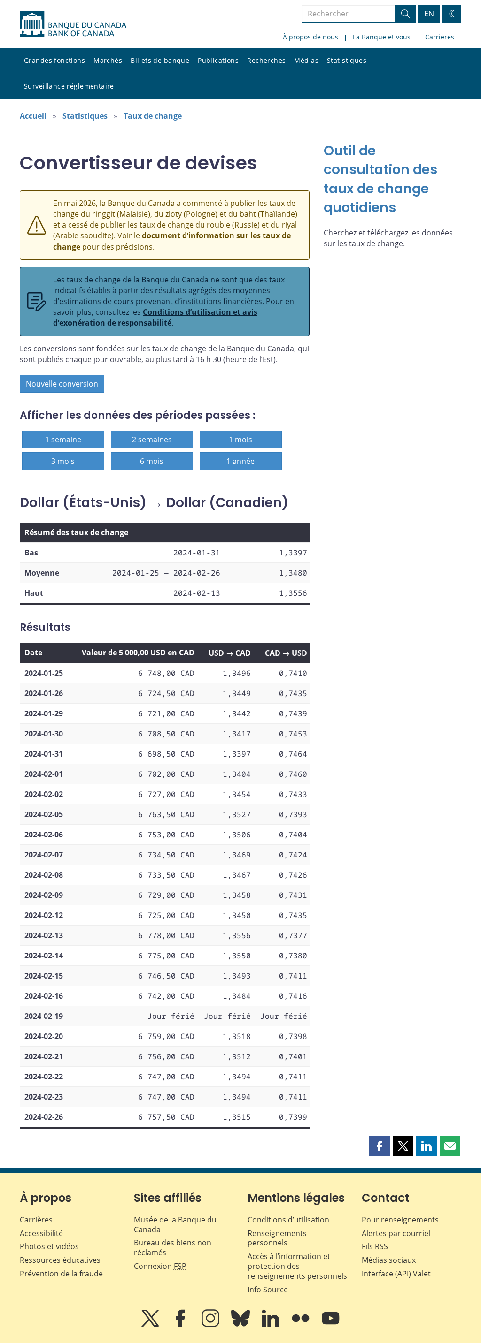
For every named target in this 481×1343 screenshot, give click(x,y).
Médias (306, 60)
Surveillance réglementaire (69, 86)
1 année (240, 461)
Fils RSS (375, 1246)
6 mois (151, 461)
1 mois (240, 439)
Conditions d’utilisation (288, 1219)
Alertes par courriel (396, 1233)
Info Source (268, 1289)
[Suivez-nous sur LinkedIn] (271, 1325)
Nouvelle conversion (62, 384)
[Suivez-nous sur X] (151, 1325)
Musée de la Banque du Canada (175, 1224)
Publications (218, 60)
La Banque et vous (382, 36)
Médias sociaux (389, 1260)
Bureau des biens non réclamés (172, 1247)
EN (429, 13)
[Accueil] (73, 24)
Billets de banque (160, 60)
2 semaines (152, 439)
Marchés (107, 60)
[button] (379, 1146)
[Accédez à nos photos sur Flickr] (302, 1325)
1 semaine (63, 439)
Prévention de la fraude (61, 1273)
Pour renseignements (400, 1219)
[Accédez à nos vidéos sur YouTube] (331, 1325)
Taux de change (153, 116)
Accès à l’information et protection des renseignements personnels (297, 1266)
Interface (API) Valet (396, 1273)
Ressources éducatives (60, 1260)
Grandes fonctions (54, 60)
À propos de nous (310, 36)
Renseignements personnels (277, 1238)
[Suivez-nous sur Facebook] (181, 1325)
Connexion (160, 1266)
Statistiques (346, 60)
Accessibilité (41, 1233)
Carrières (439, 36)
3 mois (63, 461)
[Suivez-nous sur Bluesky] (241, 1325)
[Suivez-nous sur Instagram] (211, 1325)
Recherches (266, 60)
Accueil (33, 116)
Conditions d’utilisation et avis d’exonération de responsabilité (155, 317)
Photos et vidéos (49, 1246)
